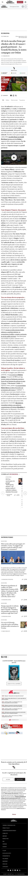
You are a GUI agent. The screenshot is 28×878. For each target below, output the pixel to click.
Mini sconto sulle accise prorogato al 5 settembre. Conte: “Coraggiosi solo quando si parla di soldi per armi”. (13, 546)
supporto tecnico (20, 808)
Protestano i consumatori (9, 549)
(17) (26, 616)
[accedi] (25, 2)
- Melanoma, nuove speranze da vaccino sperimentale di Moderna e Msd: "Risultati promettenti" (13, 713)
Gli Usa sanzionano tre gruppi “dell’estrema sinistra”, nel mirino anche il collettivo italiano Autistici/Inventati (11, 485)
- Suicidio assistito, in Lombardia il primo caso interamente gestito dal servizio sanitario (12, 702)
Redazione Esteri (9, 495)
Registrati (20, 779)
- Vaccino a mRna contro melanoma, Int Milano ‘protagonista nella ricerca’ (12, 716)
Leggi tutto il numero (14, 683)
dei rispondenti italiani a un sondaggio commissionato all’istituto (12, 405)
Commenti (5, 95)
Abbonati (20, 2)
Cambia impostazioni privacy (9, 830)
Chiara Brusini (5, 55)
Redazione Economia (7, 579)
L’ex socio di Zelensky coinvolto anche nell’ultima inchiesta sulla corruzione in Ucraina (10, 625)
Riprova (14, 814)
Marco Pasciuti (5, 631)
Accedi (8, 779)
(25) (26, 599)
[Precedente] (3, 493)
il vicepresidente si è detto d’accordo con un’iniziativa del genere (13, 388)
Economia (5, 33)
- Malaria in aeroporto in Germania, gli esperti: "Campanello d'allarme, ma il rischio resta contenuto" (12, 706)
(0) (18, 494)
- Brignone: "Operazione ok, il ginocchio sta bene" (13, 695)
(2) (26, 579)
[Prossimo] (25, 493)
